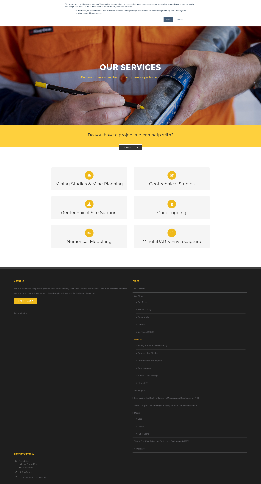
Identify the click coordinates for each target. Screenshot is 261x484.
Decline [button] (180, 19)
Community (143, 317)
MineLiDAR (143, 383)
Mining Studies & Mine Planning (152, 345)
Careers (141, 324)
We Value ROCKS (146, 332)
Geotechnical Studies (148, 353)
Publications (143, 434)
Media (137, 413)
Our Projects (140, 390)
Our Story (138, 296)
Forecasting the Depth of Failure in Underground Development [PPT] (166, 398)
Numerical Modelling (148, 375)
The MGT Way (144, 309)
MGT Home (139, 289)
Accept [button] (168, 19)
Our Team (142, 302)
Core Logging (144, 368)
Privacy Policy (20, 313)
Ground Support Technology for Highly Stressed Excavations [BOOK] (166, 405)
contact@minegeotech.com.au (32, 477)
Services (138, 339)
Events (141, 426)
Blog (140, 419)
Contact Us (139, 449)
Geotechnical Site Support (150, 360)
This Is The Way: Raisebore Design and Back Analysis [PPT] (161, 441)
